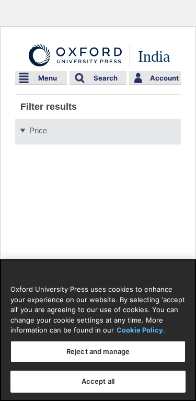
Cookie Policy (140, 330)
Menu (47, 78)
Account (164, 78)
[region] (98, 330)
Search (106, 78)
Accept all (98, 381)
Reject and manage (98, 351)
